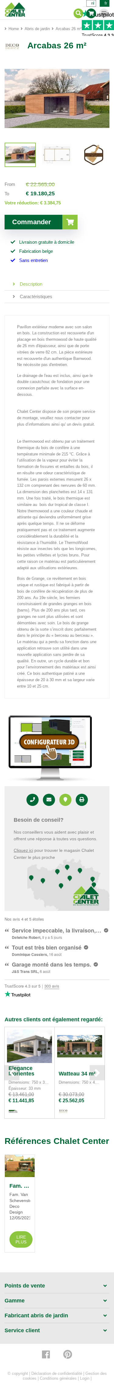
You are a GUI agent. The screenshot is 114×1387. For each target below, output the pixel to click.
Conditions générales (58, 1378)
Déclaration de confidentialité (56, 1373)
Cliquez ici (23, 850)
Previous (11, 1072)
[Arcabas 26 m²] (20, 155)
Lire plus (21, 1239)
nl (92, 3)
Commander (31, 222)
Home (14, 28)
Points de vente (25, 1285)
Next (97, 1072)
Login (84, 1378)
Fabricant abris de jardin (36, 1315)
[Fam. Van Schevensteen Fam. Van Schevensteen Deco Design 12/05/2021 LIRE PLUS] (20, 1166)
